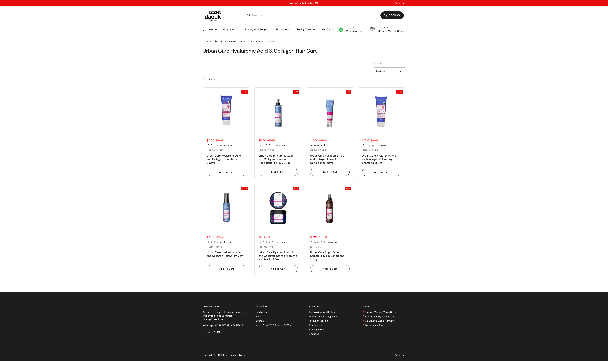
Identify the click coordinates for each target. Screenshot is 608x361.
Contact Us (315, 325)
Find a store (262, 312)
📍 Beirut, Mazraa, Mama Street (379, 312)
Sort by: (378, 63)
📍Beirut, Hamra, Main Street (378, 316)
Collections (218, 41)
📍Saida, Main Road (373, 325)
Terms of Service (318, 320)
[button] (392, 15)
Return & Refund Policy (322, 312)
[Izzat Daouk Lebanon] (213, 15)
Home (205, 41)
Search (260, 320)
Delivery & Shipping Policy (323, 316)
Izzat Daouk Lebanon (235, 355)
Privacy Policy (317, 329)
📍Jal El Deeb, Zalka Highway (378, 320)
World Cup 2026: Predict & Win (273, 325)
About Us (314, 334)
